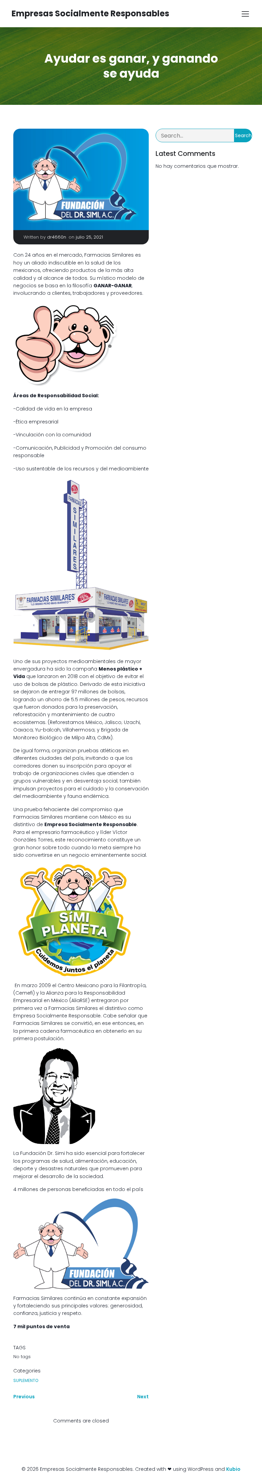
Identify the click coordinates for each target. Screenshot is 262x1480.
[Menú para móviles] (245, 14)
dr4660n (56, 237)
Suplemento (25, 1380)
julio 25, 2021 (89, 237)
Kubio (233, 1469)
